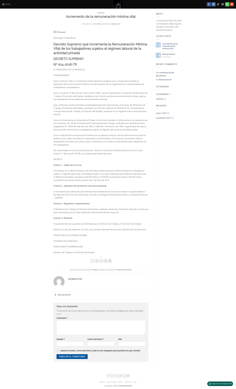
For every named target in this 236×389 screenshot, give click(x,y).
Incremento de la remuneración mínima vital (170, 46)
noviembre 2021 (163, 118)
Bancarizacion (64, 294)
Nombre (61, 339)
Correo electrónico (95, 339)
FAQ (135, 382)
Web (120, 339)
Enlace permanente (124, 270)
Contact (128, 382)
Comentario (62, 318)
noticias (100, 13)
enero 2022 (161, 113)
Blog (120, 382)
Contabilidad (162, 94)
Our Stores (112, 382)
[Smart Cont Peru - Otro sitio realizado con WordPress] (118, 4)
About (102, 382)
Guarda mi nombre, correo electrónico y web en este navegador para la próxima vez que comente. (100, 350)
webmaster (115, 24)
